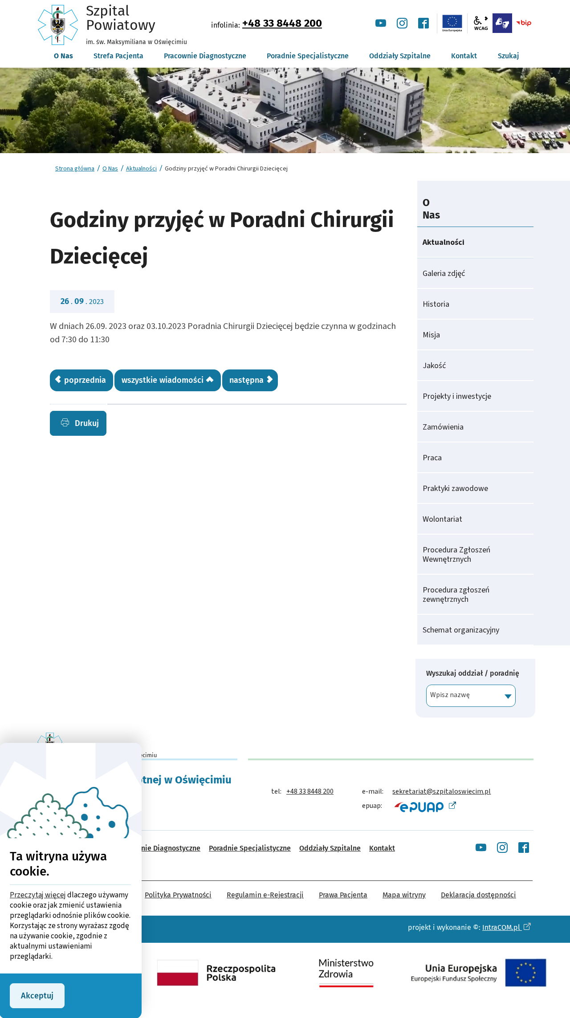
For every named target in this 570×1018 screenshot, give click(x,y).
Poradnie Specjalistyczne (250, 848)
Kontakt (382, 848)
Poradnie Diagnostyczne (161, 848)
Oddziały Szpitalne (330, 848)
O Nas (110, 168)
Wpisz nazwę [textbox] (450, 695)
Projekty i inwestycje (457, 396)
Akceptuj (37, 996)
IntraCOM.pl (502, 927)
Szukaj (508, 56)
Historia (436, 304)
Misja (431, 335)
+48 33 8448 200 (282, 23)
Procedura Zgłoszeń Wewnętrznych (456, 554)
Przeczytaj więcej (38, 895)
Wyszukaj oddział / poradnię (472, 673)
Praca (432, 457)
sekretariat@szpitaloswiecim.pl (441, 791)
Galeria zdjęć (444, 273)
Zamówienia (443, 427)
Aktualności (141, 168)
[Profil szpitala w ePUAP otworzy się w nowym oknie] (424, 806)
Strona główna (74, 168)
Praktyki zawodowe (455, 488)
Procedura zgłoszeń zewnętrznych (456, 594)
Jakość (434, 365)
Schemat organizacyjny (461, 630)
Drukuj (86, 423)
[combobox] (471, 696)
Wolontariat (442, 519)
